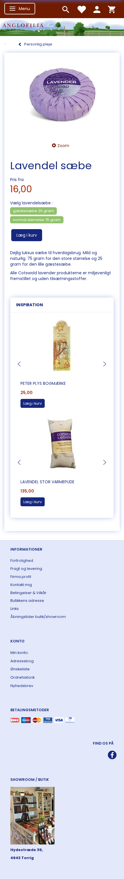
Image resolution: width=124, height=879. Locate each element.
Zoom (63, 146)
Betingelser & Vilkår (28, 592)
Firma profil (20, 576)
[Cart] (112, 9)
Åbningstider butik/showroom (38, 616)
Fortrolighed (21, 560)
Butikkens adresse (27, 600)
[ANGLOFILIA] (62, 26)
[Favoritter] (81, 9)
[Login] (97, 9)
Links (14, 608)
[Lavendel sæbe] (62, 96)
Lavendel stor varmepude (47, 482)
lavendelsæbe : (31, 203)
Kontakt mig (21, 584)
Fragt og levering (26, 568)
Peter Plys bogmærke (43, 383)
